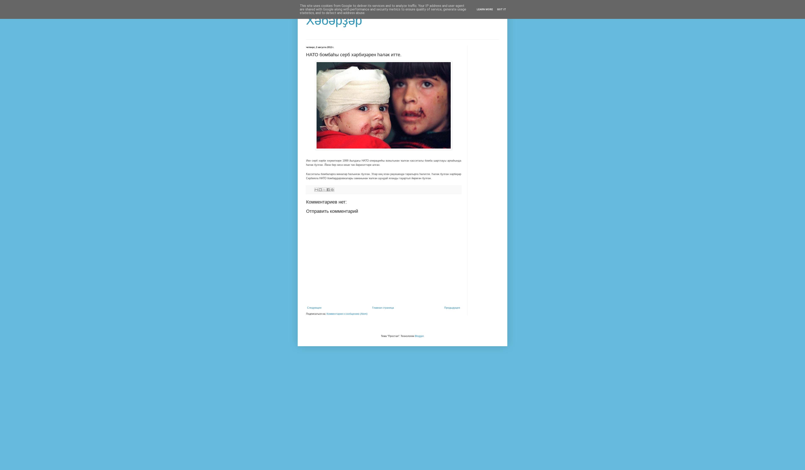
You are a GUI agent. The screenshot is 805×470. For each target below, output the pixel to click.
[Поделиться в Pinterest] (332, 190)
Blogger (419, 336)
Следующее (314, 307)
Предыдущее (452, 307)
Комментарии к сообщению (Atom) (347, 313)
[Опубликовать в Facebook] (328, 190)
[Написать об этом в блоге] (320, 190)
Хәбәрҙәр (334, 20)
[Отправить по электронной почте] (316, 190)
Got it (501, 9)
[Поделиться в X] (324, 190)
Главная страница (383, 307)
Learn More (485, 9)
